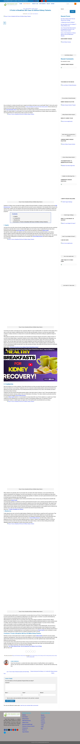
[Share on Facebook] (26, 651)
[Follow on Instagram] (36, 1)
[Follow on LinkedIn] (44, 1)
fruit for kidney (40, 655)
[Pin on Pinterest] (33, 651)
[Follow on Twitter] (38, 1)
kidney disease (51, 655)
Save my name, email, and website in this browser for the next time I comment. (23, 698)
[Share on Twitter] (28, 651)
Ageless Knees (25, 722)
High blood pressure (26, 720)
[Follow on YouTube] (46, 1)
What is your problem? (64, 724)
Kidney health (32, 656)
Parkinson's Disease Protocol (28, 726)
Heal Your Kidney (46, 655)
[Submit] (75, 4)
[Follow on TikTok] (9, 730)
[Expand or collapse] (49, 214)
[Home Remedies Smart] (11, 4)
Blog (24, 8)
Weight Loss (35, 3)
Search (62, 9)
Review (52, 3)
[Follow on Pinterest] (42, 1)
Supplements (42, 3)
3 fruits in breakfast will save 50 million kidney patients (36, 106)
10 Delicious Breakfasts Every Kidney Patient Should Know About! (23, 347)
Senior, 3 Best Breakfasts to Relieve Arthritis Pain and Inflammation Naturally (68, 34)
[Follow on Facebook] (34, 1)
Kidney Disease (35, 8)
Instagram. (43, 722)
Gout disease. (25, 716)
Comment (7, 682)
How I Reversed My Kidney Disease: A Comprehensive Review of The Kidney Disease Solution (68, 29)
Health (48, 3)
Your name (62, 715)
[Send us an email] (40, 1)
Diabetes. (24, 714)
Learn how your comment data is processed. (29, 705)
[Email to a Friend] (31, 651)
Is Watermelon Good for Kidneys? (68, 22)
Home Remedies (26, 3)
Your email (62, 719)
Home (21, 3)
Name (6, 692)
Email (24, 692)
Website (41, 692)
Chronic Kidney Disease (34, 655)
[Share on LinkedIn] (35, 651)
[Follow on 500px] (5, 733)
